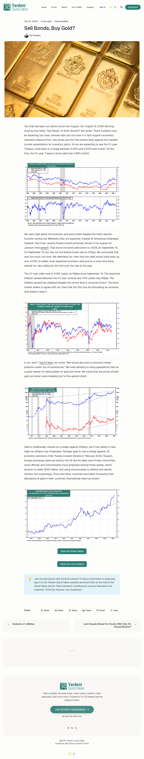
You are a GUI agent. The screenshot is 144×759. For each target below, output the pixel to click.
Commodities (61, 21)
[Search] (121, 7)
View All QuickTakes (72, 551)
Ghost (72, 743)
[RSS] (76, 728)
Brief (79, 743)
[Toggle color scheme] (113, 7)
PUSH (86, 743)
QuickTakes (46, 362)
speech (44, 247)
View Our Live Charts (72, 564)
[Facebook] (68, 728)
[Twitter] (72, 728)
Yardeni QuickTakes (76, 740)
